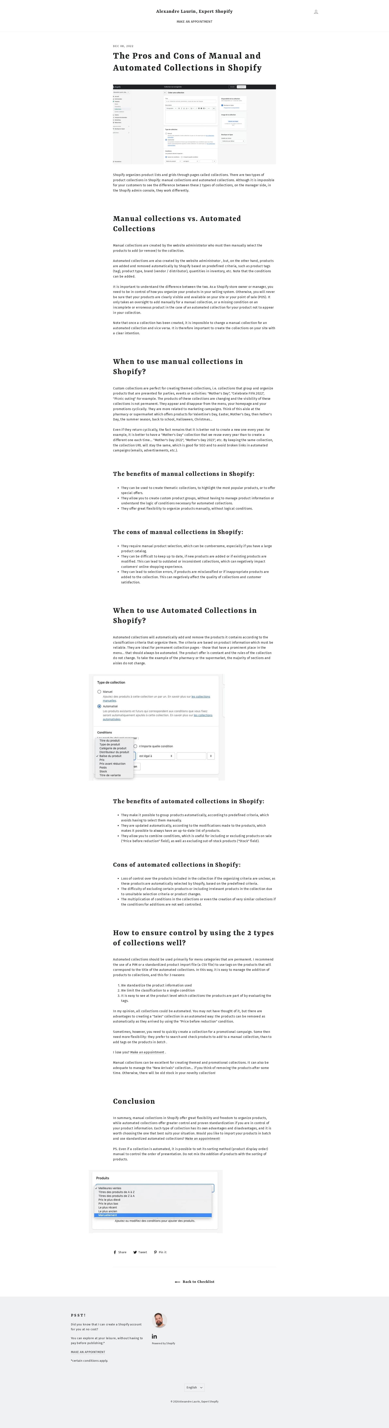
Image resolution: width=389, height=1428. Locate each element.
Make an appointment (147, 1052)
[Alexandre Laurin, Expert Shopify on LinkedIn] (154, 1336)
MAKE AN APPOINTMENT (195, 22)
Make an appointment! (202, 1139)
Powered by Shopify (163, 1343)
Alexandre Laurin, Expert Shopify (194, 11)
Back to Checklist (198, 1282)
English (192, 1387)
